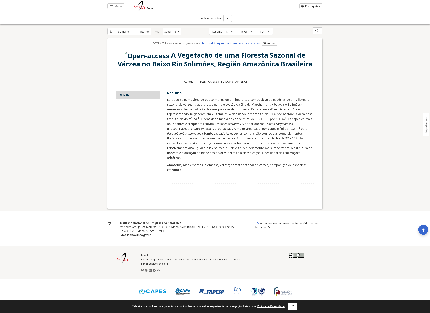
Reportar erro (426, 124)
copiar (269, 43)
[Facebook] (154, 270)
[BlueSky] (142, 270)
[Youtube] (158, 270)
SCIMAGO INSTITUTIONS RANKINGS (224, 81)
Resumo (124, 94)
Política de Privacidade (271, 306)
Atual (157, 31)
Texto (244, 31)
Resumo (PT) (220, 31)
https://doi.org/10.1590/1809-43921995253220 (231, 43)
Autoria (189, 81)
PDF (262, 31)
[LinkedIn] (150, 270)
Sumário (123, 31)
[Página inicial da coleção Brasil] (122, 263)
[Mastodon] (146, 270)
